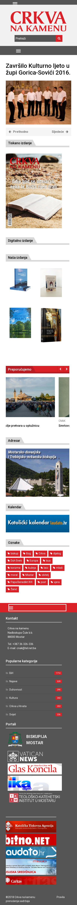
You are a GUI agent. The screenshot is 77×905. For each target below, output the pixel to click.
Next (66, 369)
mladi (59, 567)
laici (46, 567)
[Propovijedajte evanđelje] (20, 280)
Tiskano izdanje (20, 143)
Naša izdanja (17, 257)
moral (14, 574)
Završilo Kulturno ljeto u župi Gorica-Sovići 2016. (38, 69)
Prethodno (20, 132)
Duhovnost (15, 689)
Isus (48, 560)
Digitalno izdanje (20, 241)
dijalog (57, 553)
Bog (28, 553)
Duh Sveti (16, 560)
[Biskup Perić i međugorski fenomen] (51, 325)
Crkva (42, 553)
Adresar (14, 441)
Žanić (14, 589)
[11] (38, 123)
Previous (60, 369)
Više (38, 401)
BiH (11, 673)
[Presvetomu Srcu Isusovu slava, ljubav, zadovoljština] (51, 282)
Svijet (12, 714)
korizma (15, 567)
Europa (34, 560)
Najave (13, 681)
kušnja (32, 567)
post (43, 582)
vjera (57, 582)
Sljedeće (58, 132)
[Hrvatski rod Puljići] (20, 323)
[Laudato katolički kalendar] (37, 531)
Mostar (29, 574)
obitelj (45, 574)
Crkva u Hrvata (18, 706)
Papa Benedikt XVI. (22, 582)
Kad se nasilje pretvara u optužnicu (30, 425)
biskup (14, 553)
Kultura (13, 697)
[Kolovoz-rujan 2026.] (34, 190)
